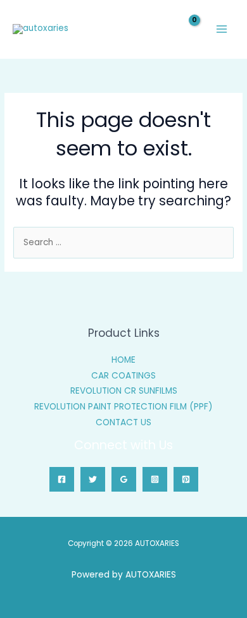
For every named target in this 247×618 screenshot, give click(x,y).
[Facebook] (61, 479)
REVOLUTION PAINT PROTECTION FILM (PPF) (123, 407)
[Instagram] (154, 479)
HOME (123, 360)
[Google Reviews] (123, 479)
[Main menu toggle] (222, 29)
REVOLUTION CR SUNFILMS (123, 391)
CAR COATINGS (123, 376)
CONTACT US (123, 422)
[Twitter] (92, 479)
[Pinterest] (186, 479)
